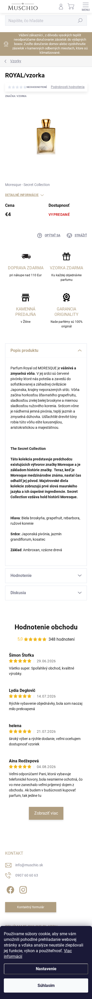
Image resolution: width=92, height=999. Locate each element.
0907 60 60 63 (26, 875)
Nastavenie (46, 968)
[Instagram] (22, 889)
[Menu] (85, 6)
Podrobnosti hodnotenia (68, 87)
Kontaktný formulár (30, 907)
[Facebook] (9, 889)
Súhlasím (46, 985)
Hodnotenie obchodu (46, 627)
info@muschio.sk (29, 865)
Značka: (16, 96)
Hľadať (80, 20)
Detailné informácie (22, 195)
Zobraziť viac (46, 813)
